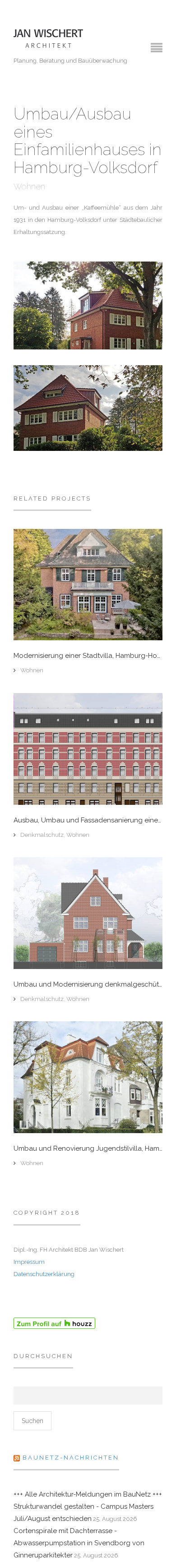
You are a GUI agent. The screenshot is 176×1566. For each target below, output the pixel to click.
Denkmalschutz (42, 834)
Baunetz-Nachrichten (71, 1457)
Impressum (29, 1261)
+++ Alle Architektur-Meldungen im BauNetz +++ (88, 1494)
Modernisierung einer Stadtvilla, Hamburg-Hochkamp (88, 656)
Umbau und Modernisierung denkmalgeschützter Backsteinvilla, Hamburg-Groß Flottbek (88, 984)
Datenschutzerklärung (44, 1274)
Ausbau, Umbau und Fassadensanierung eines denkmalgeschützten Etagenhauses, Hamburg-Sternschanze (88, 820)
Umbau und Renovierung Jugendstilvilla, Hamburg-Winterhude (88, 1149)
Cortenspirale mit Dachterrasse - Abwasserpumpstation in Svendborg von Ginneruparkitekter (79, 1543)
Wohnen (29, 186)
